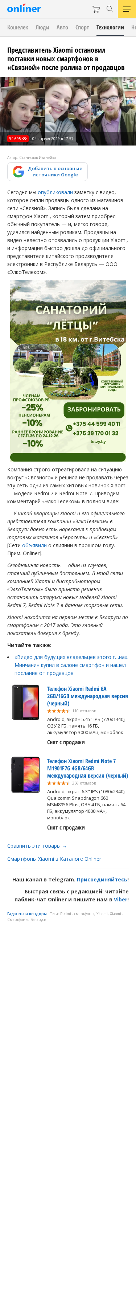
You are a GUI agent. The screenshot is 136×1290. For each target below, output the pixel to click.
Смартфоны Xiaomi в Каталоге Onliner (54, 858)
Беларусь (38, 919)
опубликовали (55, 192)
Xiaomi (102, 913)
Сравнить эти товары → (37, 845)
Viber (120, 899)
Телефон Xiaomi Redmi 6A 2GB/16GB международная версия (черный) (87, 696)
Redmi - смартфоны (77, 913)
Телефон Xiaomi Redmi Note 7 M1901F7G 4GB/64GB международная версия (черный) (87, 768)
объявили (34, 545)
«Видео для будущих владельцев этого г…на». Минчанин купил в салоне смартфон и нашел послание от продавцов (71, 665)
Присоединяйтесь (102, 879)
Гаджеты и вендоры (27, 913)
